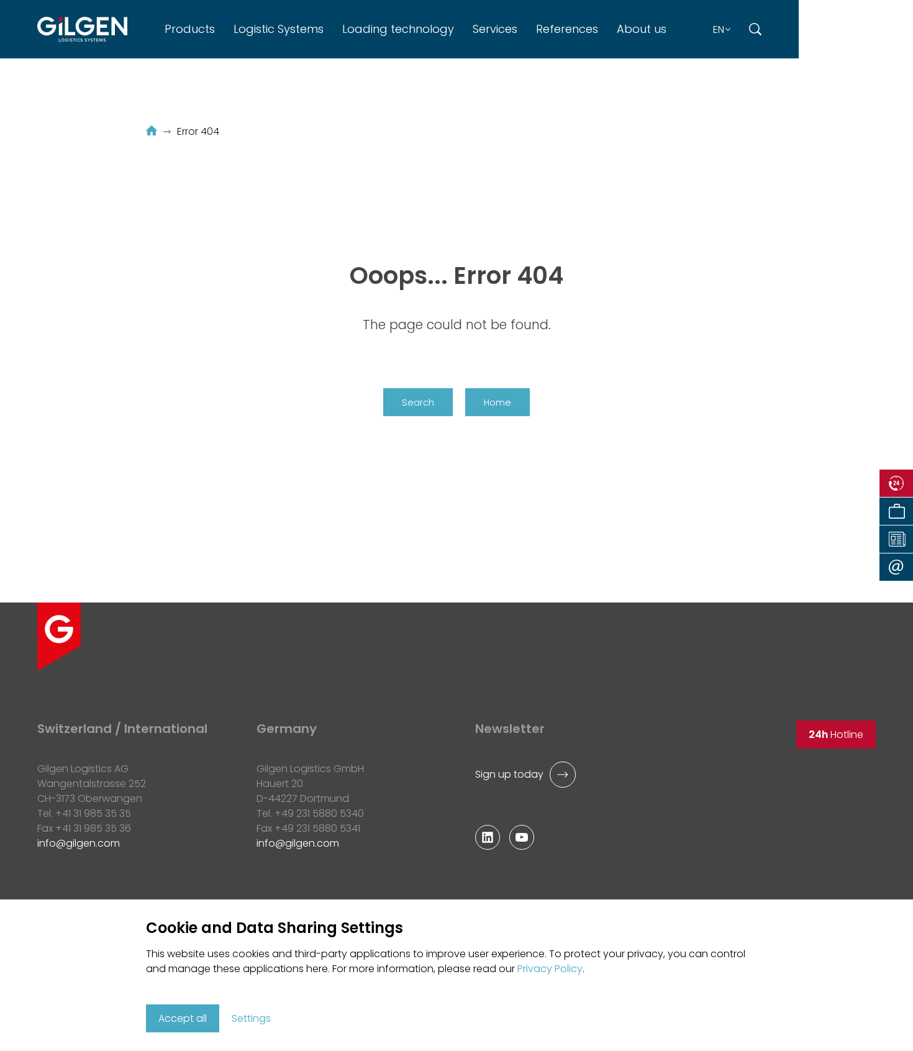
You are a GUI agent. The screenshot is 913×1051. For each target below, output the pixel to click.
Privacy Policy (550, 969)
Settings (251, 1018)
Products (190, 29)
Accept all (182, 1018)
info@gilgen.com (78, 843)
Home (497, 402)
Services (495, 29)
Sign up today (509, 774)
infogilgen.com (298, 843)
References (567, 29)
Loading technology (398, 29)
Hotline (836, 734)
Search (418, 402)
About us (641, 29)
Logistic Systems (279, 29)
